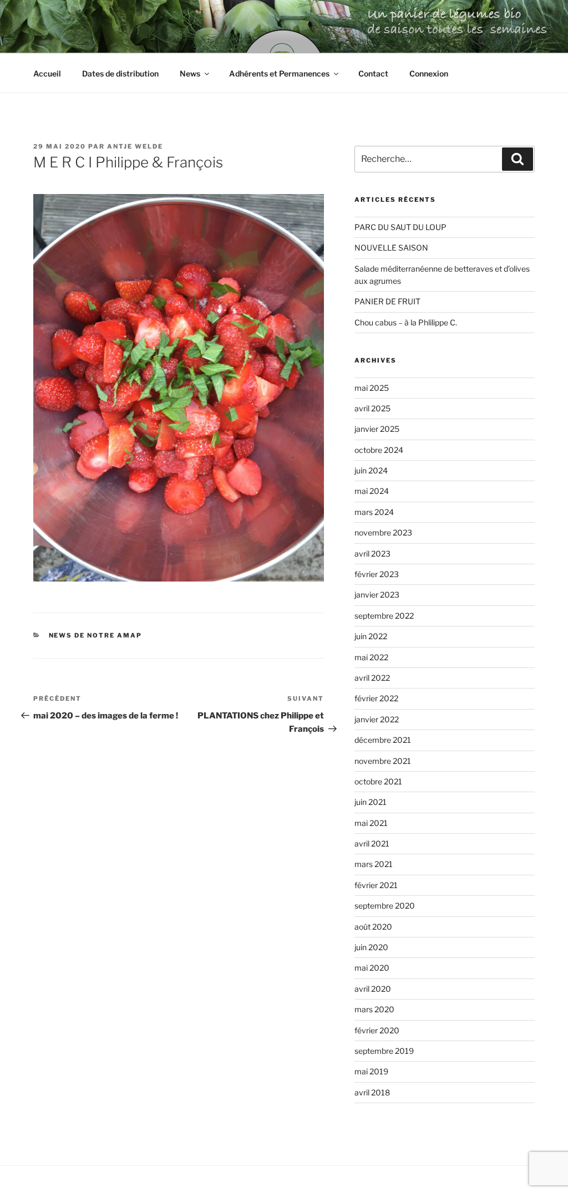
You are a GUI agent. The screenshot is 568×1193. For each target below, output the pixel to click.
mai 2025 (371, 387)
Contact (373, 73)
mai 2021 (371, 823)
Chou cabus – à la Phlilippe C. (405, 322)
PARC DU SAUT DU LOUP (400, 227)
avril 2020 (372, 988)
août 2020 (373, 926)
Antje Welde (135, 146)
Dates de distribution (120, 73)
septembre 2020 (384, 905)
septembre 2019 (384, 1051)
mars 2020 (374, 1009)
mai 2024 (371, 491)
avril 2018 (372, 1092)
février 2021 (376, 885)
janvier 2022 (376, 719)
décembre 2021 (382, 740)
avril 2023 (372, 553)
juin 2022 (370, 636)
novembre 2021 (382, 761)
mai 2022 (371, 657)
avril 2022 (372, 677)
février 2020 (376, 1030)
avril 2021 (371, 843)
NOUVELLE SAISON (391, 247)
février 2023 (376, 574)
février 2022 (376, 698)
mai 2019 (371, 1071)
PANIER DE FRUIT (387, 301)
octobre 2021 (378, 781)
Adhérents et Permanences (279, 73)
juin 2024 (371, 470)
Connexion (428, 73)
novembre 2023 (383, 532)
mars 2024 (374, 512)
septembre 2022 (384, 615)
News (190, 73)
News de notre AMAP (96, 635)
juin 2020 (371, 947)
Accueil (47, 73)
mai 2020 (371, 967)
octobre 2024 (378, 450)
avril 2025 (372, 408)
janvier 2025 (376, 429)
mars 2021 (373, 864)
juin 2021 (370, 802)
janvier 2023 (376, 594)
